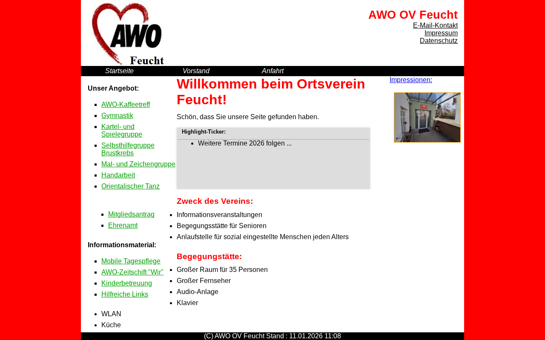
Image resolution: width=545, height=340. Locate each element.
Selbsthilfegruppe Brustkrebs (128, 149)
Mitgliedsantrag (131, 214)
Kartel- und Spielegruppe (121, 130)
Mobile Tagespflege (131, 261)
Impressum (441, 33)
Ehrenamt (123, 225)
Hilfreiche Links (124, 294)
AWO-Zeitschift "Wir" (132, 272)
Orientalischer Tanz (130, 186)
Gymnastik (117, 115)
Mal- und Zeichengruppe (138, 164)
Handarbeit (118, 175)
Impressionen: (411, 79)
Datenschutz (439, 40)
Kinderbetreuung (126, 283)
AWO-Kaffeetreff (125, 104)
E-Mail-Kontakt (435, 25)
